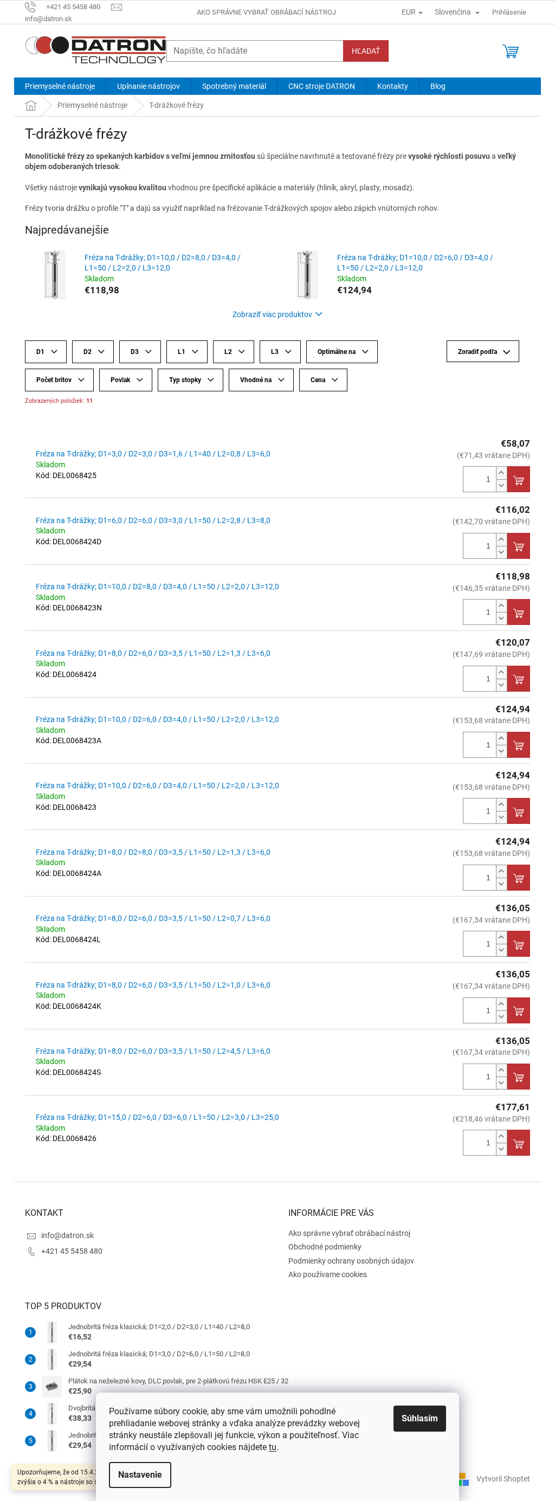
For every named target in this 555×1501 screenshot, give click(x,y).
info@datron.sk (67, 1235)
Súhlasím (420, 1418)
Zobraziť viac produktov (272, 314)
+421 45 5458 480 (71, 1251)
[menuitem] (60, 86)
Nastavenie (140, 1475)
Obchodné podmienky (325, 1246)
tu (272, 1447)
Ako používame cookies (327, 1274)
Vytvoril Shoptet (503, 1478)
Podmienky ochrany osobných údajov (351, 1261)
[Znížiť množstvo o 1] (501, 485)
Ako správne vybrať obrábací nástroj (266, 12)
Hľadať (366, 51)
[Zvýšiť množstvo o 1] (501, 473)
